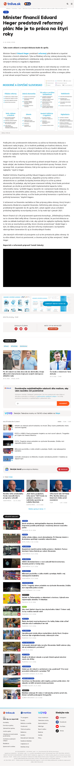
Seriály (40, 735)
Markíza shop (25, 747)
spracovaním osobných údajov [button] (47, 396)
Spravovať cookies (9, 746)
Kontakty (6, 722)
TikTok (62, 731)
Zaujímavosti (26, 546)
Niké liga (41, 726)
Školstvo (25, 618)
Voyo (58, 413)
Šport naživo (42, 729)
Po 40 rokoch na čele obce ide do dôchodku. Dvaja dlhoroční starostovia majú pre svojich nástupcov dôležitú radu (23, 374)
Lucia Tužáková (27, 590)
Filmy (39, 738)
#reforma (23, 346)
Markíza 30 (26, 595)
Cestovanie (26, 654)
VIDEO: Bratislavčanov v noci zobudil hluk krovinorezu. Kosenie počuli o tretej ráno (43, 563)
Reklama (23, 732)
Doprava (25, 521)
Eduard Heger (23, 53)
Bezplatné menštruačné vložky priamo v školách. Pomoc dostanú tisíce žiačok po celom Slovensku (44, 550)
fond (20, 8)
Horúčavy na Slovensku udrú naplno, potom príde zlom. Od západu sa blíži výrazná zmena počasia (45, 682)
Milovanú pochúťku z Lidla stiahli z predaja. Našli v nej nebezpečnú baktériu (40, 450)
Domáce (14, 8)
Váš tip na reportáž (10, 719)
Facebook (63, 722)
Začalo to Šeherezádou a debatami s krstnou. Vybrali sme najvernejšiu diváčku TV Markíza (45, 599)
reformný (42, 53)
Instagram (63, 717)
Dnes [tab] (59, 421)
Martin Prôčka (31, 504)
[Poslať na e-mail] (20, 329)
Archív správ (7, 731)
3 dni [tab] (64, 421)
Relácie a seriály (26, 723)
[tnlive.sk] (12, 3)
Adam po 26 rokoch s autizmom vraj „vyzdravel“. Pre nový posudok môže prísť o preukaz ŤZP (45, 670)
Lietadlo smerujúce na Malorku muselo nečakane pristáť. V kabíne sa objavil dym (41, 458)
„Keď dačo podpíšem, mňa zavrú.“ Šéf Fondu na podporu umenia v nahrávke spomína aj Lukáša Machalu (36, 498)
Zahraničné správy (9, 728)
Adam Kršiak (7, 500)
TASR (51, 502)
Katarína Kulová (27, 685)
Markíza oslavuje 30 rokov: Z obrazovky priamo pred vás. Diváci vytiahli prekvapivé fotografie (44, 694)
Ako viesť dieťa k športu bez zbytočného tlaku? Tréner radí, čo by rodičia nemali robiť (46, 610)
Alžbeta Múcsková (28, 697)
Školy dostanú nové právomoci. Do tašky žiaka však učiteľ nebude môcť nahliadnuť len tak (45, 622)
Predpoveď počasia (28, 678)
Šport (24, 606)
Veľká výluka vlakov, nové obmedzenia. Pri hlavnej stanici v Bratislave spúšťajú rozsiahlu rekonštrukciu (45, 538)
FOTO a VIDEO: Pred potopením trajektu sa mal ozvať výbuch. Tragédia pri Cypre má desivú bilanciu (42, 434)
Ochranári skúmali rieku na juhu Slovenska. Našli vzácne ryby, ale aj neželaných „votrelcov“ (46, 646)
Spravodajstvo (43, 723)
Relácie (40, 732)
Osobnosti (24, 726)
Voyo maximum (43, 717)
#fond (6, 346)
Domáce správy (8, 725)
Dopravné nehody (28, 583)
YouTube (62, 726)
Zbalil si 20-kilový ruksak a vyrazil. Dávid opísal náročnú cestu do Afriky (44, 658)
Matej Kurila (26, 542)
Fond (11, 477)
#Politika (14, 346)
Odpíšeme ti (25, 744)
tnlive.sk (8, 8)
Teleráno (25, 614)
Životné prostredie (28, 642)
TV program (24, 717)
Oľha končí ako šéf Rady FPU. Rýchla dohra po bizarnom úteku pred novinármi (59, 497)
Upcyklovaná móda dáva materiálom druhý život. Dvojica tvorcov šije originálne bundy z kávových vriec (45, 634)
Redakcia (6, 743)
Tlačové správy (25, 729)
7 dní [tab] (69, 421)
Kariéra (23, 735)
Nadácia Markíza (26, 741)
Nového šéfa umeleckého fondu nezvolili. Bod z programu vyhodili (13, 496)
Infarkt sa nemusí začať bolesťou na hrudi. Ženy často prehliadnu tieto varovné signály (42, 426)
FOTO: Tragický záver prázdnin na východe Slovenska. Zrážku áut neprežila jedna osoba (39, 442)
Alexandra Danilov (28, 674)
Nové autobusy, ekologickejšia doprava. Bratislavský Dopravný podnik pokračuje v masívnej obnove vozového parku (44, 526)
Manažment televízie (27, 738)
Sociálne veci (26, 666)
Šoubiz (23, 720)
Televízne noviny (43, 720)
